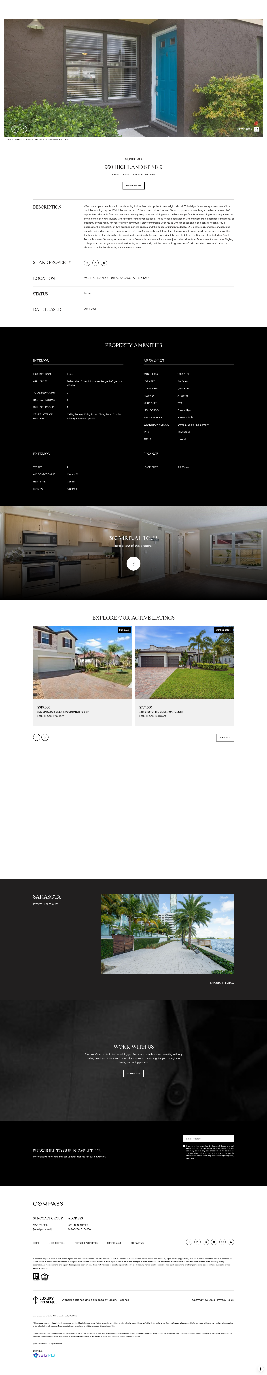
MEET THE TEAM (57, 1243)
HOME (36, 1243)
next (23, 129)
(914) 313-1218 (40, 1225)
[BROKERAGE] (222, 1242)
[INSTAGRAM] (197, 1242)
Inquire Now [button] (133, 185)
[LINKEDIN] (206, 1242)
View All (225, 737)
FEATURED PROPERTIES (86, 1243)
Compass (98, 1258)
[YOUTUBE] (214, 1242)
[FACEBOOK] (189, 1242)
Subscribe (208, 1168)
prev (15, 129)
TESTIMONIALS (114, 1243)
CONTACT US (137, 1243)
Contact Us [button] (133, 1073)
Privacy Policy (200, 1158)
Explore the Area (222, 982)
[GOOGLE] (231, 1242)
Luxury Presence (119, 1300)
